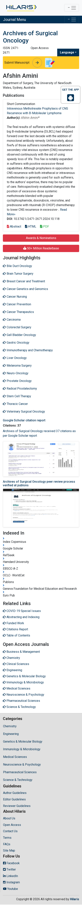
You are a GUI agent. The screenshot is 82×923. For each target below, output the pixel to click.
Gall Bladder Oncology (21, 335)
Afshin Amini (29, 118)
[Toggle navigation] (71, 8)
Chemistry (10, 726)
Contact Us (10, 831)
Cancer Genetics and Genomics (27, 289)
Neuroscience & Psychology (22, 764)
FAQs (6, 844)
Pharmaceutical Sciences (20, 772)
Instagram (13, 882)
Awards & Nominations (41, 238)
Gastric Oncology (17, 342)
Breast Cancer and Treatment (25, 281)
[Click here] (21, 8)
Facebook (13, 863)
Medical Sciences (15, 757)
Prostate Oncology (19, 381)
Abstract (15, 226)
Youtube (12, 889)
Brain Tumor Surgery (19, 273)
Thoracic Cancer (17, 404)
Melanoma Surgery (19, 365)
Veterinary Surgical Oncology (25, 411)
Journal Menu (14, 19)
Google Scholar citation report (24, 420)
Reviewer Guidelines (17, 806)
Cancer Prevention (18, 304)
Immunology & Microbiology (21, 749)
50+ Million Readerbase (42, 248)
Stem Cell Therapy (18, 396)
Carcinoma (13, 319)
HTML (31, 226)
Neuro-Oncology (17, 373)
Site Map (9, 850)
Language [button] (67, 52)
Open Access (12, 825)
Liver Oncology (16, 358)
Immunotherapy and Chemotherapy (29, 350)
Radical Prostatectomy (21, 388)
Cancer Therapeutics (20, 312)
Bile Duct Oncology (19, 266)
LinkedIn (12, 876)
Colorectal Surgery (18, 327)
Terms (7, 837)
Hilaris (74, 899)
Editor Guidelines (14, 799)
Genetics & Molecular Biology (22, 741)
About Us (9, 818)
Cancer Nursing (16, 296)
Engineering (11, 734)
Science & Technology (17, 780)
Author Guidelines (15, 793)
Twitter (11, 869)
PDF (45, 226)
